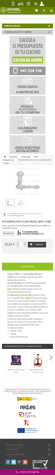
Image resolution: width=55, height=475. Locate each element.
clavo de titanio (16, 292)
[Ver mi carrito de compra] (36, 10)
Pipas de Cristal (8, 160)
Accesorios (14, 157)
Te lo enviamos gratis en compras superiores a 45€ (30, 232)
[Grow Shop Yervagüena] (11, 10)
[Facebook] (8, 462)
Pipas (36, 157)
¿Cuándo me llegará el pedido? (21, 4)
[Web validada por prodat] (40, 467)
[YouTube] (25, 462)
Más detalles (8, 233)
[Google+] (19, 462)
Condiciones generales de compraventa (36, 4)
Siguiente (51, 358)
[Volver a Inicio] (4, 156)
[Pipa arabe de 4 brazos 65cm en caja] (38, 360)
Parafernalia (25, 157)
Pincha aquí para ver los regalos (29, 4)
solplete (28, 298)
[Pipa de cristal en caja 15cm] (16, 360)
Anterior (3, 358)
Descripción (27, 267)
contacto (13, 4)
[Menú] (51, 10)
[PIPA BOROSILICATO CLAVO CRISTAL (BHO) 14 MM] (10, 203)
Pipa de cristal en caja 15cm (16, 371)
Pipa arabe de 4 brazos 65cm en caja (38, 371)
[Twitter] (13, 462)
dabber (15, 304)
